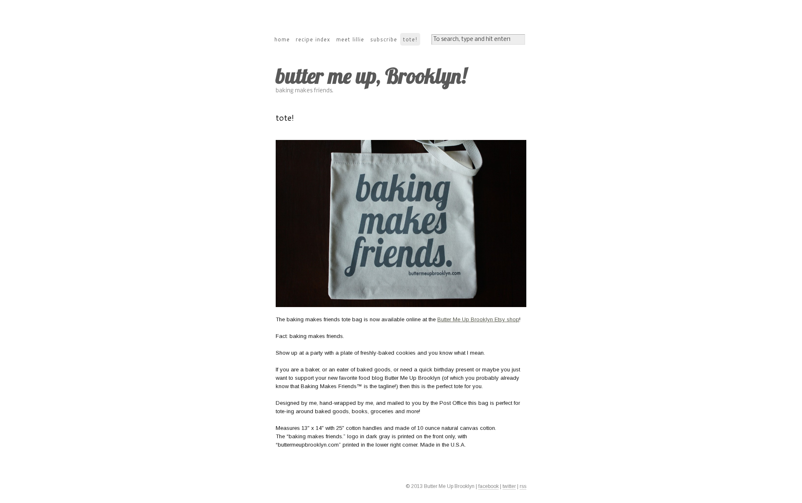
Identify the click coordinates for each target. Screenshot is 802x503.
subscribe (383, 39)
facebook (488, 486)
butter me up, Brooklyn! (371, 76)
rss (523, 486)
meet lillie (350, 39)
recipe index (313, 39)
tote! (410, 39)
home (282, 39)
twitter (509, 486)
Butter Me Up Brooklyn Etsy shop (478, 319)
